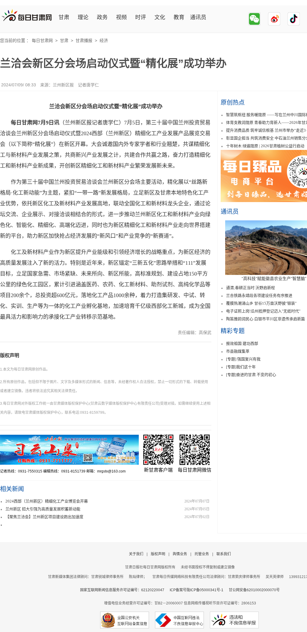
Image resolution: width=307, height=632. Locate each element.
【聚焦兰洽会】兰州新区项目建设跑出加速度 (44, 516)
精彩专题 (233, 331)
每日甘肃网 (42, 40)
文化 (159, 17)
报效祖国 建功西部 (242, 343)
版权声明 (9, 355)
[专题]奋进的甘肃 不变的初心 (251, 374)
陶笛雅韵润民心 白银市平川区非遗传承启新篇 (265, 319)
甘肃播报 (84, 40)
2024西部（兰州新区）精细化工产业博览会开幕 (46, 501)
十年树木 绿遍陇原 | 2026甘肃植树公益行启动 (265, 146)
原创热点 (233, 102)
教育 (179, 17)
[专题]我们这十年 (241, 367)
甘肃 (63, 17)
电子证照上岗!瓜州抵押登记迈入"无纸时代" (263, 311)
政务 (102, 17)
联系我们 (223, 554)
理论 (83, 17)
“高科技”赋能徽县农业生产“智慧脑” (274, 278)
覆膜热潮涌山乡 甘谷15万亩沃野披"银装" (261, 303)
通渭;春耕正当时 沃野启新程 (250, 287)
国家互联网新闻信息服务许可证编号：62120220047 (125, 590)
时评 (140, 17)
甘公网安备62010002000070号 (254, 590)
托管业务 (202, 554)
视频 (121, 17)
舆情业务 (180, 554)
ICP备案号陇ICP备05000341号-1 (196, 590)
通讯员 (198, 17)
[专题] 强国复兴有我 (243, 359)
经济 (104, 40)
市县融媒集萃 (237, 351)
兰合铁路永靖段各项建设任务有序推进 (259, 295)
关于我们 (136, 554)
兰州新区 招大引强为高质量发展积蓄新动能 (42, 509)
